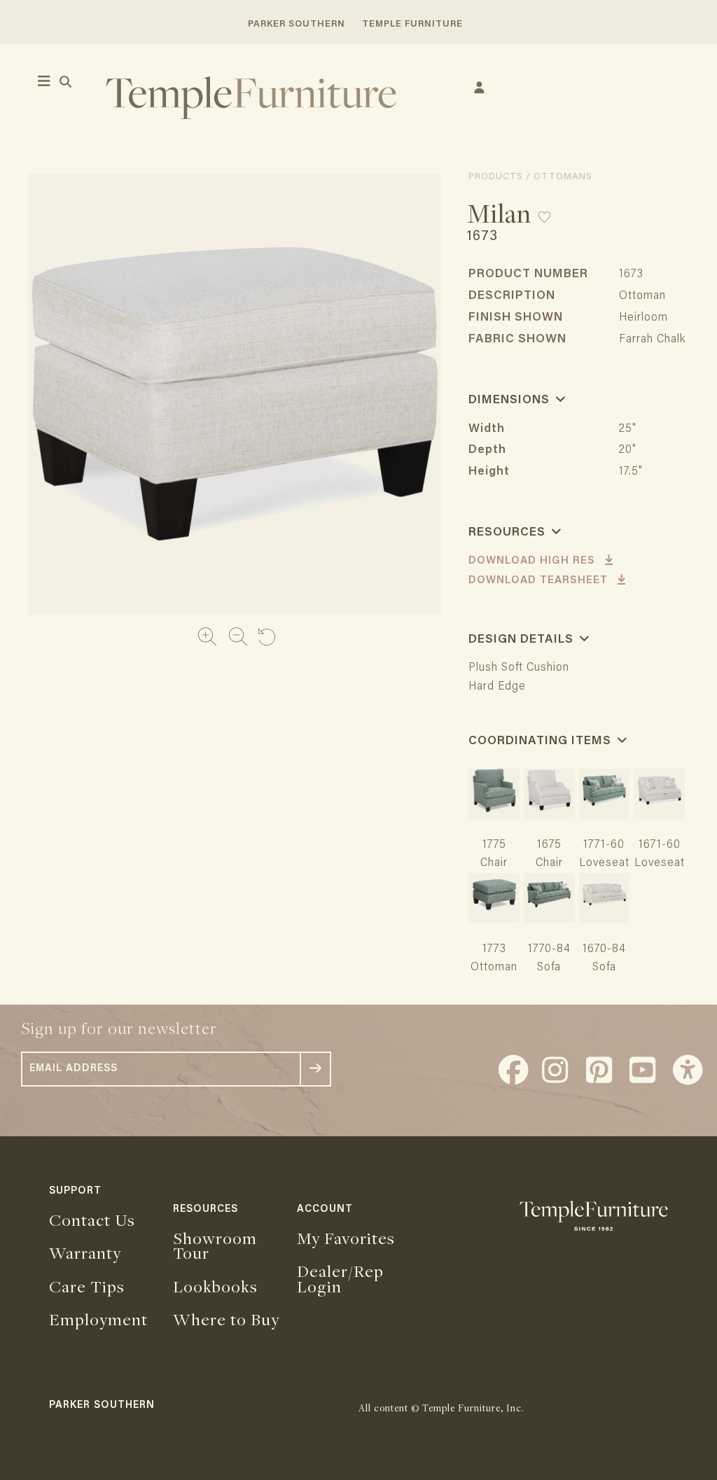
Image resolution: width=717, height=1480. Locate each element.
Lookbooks (215, 1286)
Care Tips (87, 1286)
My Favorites (346, 1238)
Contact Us (92, 1219)
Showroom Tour (215, 1245)
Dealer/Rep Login (340, 1278)
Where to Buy (226, 1319)
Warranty (85, 1252)
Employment (98, 1319)
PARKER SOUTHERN (296, 24)
